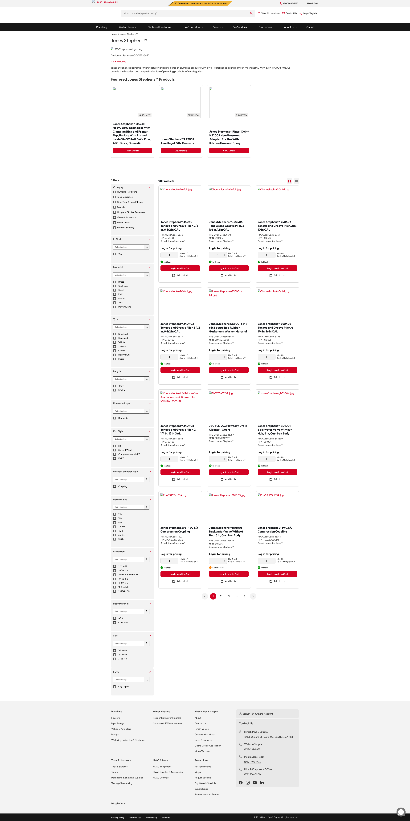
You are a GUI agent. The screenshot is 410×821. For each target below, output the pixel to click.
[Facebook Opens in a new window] (241, 783)
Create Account (264, 713)
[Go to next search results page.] (253, 596)
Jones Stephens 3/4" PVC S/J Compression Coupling (179, 529)
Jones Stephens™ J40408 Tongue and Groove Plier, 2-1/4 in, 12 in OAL (178, 429)
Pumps (115, 734)
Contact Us (200, 723)
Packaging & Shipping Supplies (127, 777)
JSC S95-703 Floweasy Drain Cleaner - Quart (228, 427)
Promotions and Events (207, 794)
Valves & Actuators (121, 728)
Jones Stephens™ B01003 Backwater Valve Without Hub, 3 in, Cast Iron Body (226, 531)
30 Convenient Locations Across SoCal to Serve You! (200, 3)
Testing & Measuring (121, 783)
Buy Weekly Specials (205, 783)
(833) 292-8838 (252, 749)
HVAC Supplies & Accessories (168, 772)
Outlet (310, 27)
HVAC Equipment (162, 766)
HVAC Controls (160, 777)
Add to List (182, 275)
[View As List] (296, 181)
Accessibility (151, 817)
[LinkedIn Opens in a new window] (262, 783)
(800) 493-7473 (252, 761)
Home (114, 34)
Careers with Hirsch (205, 734)
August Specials (203, 777)
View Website (118, 61)
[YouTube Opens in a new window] (255, 783)
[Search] (251, 13)
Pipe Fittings (117, 723)
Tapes (114, 772)
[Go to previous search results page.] (205, 596)
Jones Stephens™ (129, 34)
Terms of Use (135, 817)
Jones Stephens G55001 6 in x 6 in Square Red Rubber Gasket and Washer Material (228, 327)
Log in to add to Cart (180, 268)
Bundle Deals (201, 788)
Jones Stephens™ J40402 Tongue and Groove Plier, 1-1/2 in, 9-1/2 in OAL (180, 327)
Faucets (115, 717)
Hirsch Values (202, 728)
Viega (198, 772)
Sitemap (166, 817)
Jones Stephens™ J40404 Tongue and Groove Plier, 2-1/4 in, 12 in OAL (227, 225)
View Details (133, 150)
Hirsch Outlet (119, 803)
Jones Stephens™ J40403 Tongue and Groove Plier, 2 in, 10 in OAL (277, 225)
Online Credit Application (208, 745)
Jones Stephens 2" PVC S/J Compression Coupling (275, 529)
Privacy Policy (117, 817)
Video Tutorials (202, 751)
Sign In (247, 713)
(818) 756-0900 (252, 774)
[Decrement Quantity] (162, 255)
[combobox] (184, 13)
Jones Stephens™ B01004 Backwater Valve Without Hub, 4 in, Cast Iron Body (275, 429)
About (198, 717)
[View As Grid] (289, 181)
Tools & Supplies (119, 766)
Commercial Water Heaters (167, 723)
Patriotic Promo (203, 766)
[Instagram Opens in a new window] (248, 783)
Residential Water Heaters (167, 717)
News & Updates (203, 740)
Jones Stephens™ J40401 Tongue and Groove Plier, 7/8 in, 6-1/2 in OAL (179, 225)
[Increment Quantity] (175, 255)
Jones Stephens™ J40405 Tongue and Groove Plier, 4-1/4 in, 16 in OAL (276, 327)
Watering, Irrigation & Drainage (128, 740)
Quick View (145, 115)
